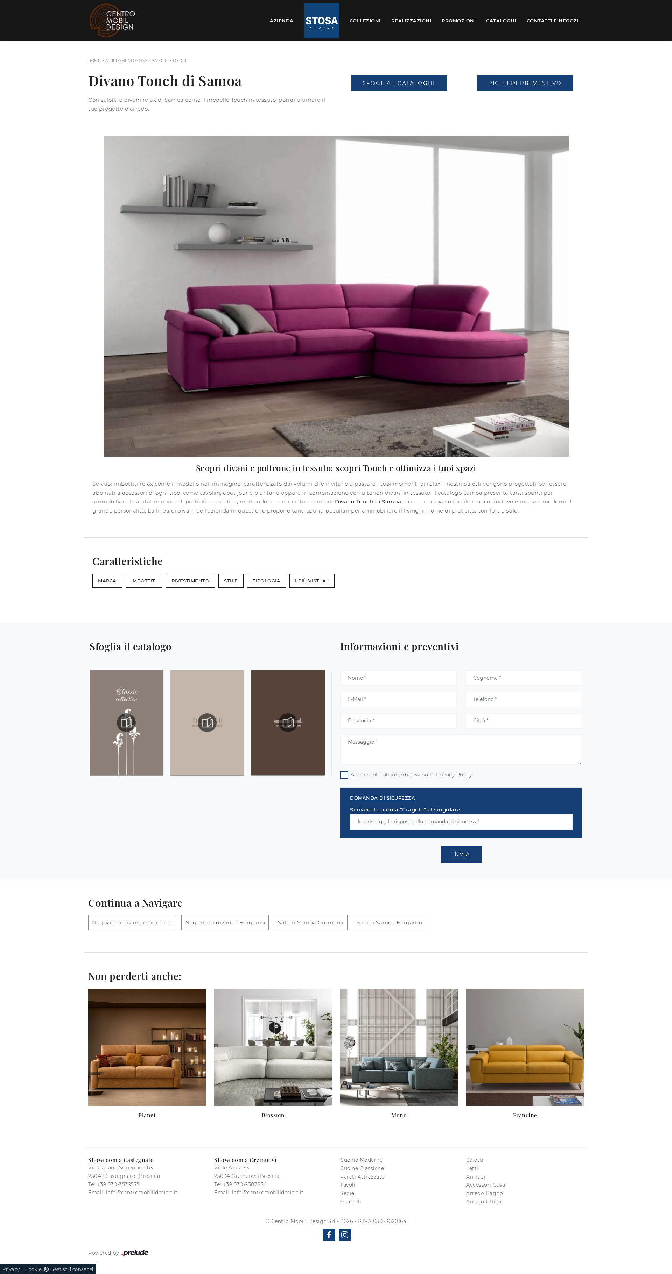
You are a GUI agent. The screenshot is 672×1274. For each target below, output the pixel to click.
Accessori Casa (485, 1185)
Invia (461, 854)
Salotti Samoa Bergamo (389, 922)
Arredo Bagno (484, 1193)
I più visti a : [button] (312, 581)
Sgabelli (350, 1201)
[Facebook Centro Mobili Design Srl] (329, 1235)
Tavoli (347, 1185)
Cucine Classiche (362, 1168)
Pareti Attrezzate (362, 1177)
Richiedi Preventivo (525, 83)
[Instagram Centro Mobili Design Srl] (345, 1235)
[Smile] (399, 101)
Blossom (273, 1115)
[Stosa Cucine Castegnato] (321, 20)
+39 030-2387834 (245, 1184)
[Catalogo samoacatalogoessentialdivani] (207, 722)
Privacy (11, 1269)
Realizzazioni (411, 20)
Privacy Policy (454, 775)
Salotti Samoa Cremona (311, 922)
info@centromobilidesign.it (142, 1192)
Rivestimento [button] (190, 581)
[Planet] (147, 1047)
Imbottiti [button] (144, 581)
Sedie (347, 1193)
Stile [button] (231, 581)
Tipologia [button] (267, 581)
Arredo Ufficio (484, 1201)
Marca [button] (107, 581)
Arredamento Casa (126, 60)
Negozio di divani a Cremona (132, 922)
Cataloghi (501, 20)
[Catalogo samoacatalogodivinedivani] (126, 722)
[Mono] (399, 1047)
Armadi (475, 1177)
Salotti (160, 60)
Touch (180, 60)
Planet (147, 1115)
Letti (472, 1168)
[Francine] (525, 1047)
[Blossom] (273, 1047)
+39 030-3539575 (118, 1184)
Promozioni (459, 20)
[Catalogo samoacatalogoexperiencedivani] (288, 722)
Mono (399, 1115)
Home (94, 60)
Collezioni (365, 20)
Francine (525, 1115)
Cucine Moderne (361, 1160)
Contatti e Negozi (553, 20)
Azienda (282, 20)
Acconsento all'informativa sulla (411, 775)
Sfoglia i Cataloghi (399, 83)
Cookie (33, 1269)
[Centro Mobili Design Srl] (112, 20)
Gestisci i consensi (71, 1269)
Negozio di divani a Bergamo (225, 922)
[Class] (525, 101)
